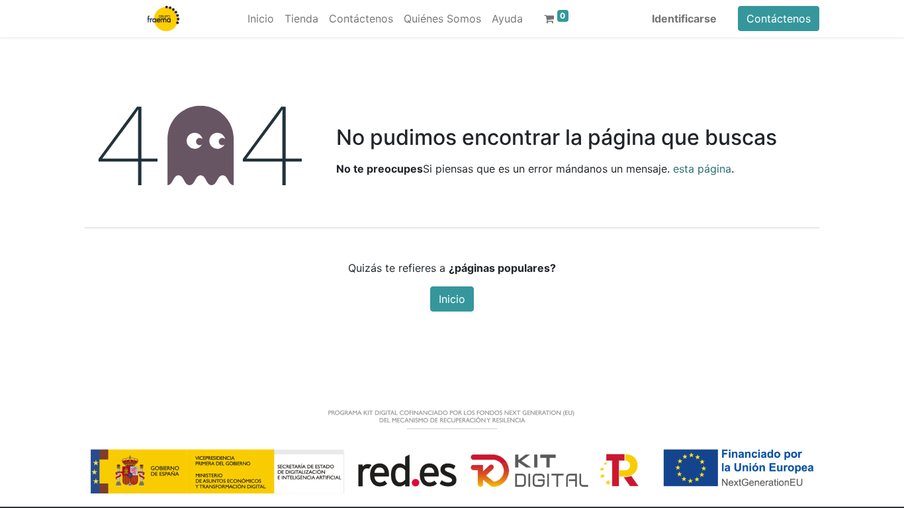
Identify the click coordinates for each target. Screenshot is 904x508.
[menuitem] (260, 18)
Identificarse (684, 18)
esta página (702, 168)
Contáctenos (778, 18)
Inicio (452, 299)
